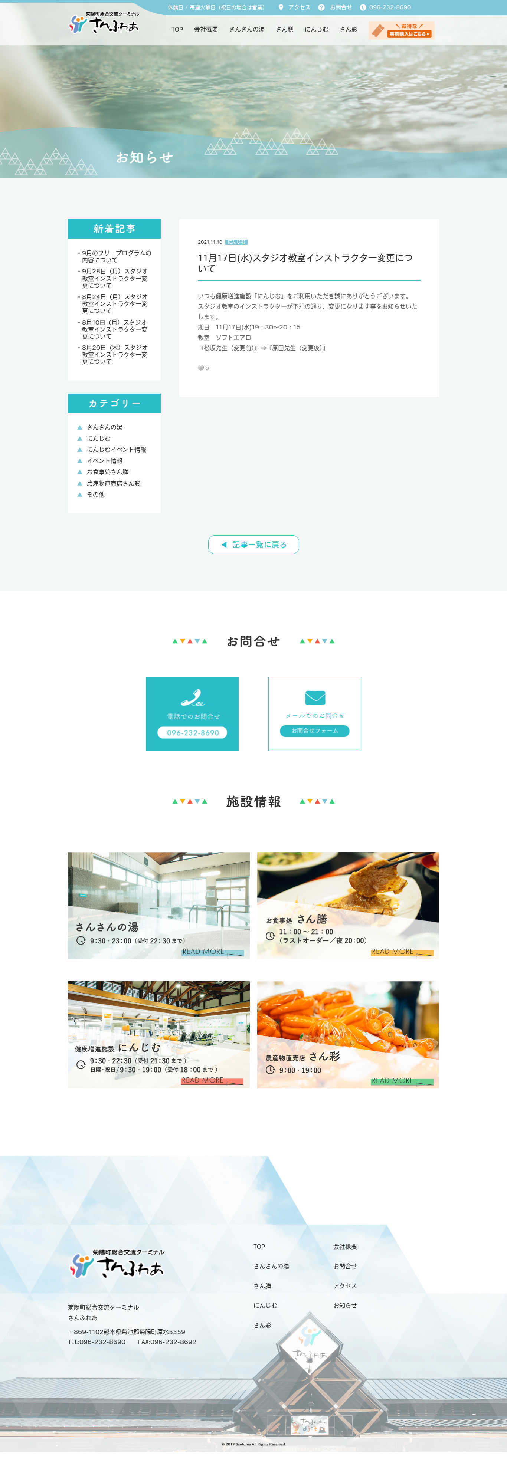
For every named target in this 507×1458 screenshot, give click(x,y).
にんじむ (316, 30)
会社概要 (206, 30)
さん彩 (348, 30)
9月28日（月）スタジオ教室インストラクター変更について (115, 279)
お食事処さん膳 (107, 473)
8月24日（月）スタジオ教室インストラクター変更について (115, 305)
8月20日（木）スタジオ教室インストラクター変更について (115, 355)
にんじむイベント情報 (116, 450)
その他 (96, 495)
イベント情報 (104, 461)
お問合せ (341, 8)
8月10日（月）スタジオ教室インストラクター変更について (114, 330)
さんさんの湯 (247, 30)
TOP (177, 30)
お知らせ (345, 1306)
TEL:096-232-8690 (96, 1343)
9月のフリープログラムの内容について (116, 257)
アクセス (299, 8)
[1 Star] (201, 368)
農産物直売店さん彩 (113, 484)
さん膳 (285, 30)
